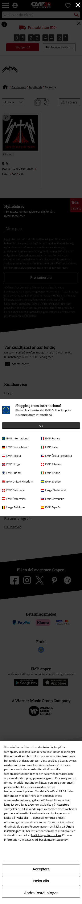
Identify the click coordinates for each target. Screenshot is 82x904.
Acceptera (41, 869)
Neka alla (41, 881)
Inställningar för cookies (46, 835)
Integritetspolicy (57, 839)
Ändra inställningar (41, 892)
